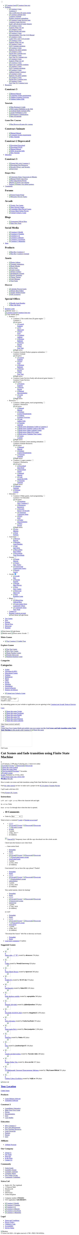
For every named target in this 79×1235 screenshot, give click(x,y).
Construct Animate (29, 352)
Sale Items (16, 305)
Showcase (8, 626)
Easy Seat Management (12, 1127)
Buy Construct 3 (18, 252)
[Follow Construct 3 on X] (14, 236)
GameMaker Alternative (13, 1108)
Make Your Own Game (12, 1110)
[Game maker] (17, 313)
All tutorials (17, 116)
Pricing (7, 1112)
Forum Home (19, 195)
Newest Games (19, 207)
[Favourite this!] (10, 771)
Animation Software (11, 1100)
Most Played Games (24, 209)
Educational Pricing (20, 181)
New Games (14, 651)
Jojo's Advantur (10, 1021)
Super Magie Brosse (12, 972)
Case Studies (9, 1118)
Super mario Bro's (11, 1029)
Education (8, 155)
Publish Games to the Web (35, 428)
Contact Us (12, 611)
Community (9, 186)
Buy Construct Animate (21, 254)
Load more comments (12, 941)
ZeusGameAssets (14, 859)
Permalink (12, 850)
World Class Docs (22, 179)
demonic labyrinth (11, 1004)
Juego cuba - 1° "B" (11, 955)
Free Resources (23, 165)
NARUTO (8, 980)
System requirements (24, 95)
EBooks (17, 266)
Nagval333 (11, 839)
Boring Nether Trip (11, 1062)
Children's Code (10, 1224)
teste (6, 1046)
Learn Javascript (10, 1131)
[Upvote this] (7, 765)
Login (13, 309)
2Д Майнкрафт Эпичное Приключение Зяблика (22, 1070)
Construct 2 (22, 460)
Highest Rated (20, 292)
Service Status (9, 1228)
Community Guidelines (12, 1177)
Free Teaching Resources (13, 1129)
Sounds (21, 273)
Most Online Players (22, 211)
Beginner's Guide (19, 107)
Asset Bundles (20, 303)
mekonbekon (13, 881)
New (6, 620)
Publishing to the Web (25, 109)
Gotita (7, 963)
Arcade (11, 574)
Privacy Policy (9, 1222)
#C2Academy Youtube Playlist (50, 786)
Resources (8, 85)
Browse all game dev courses (23, 124)
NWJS (20, 147)
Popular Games (16, 653)
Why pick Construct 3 (22, 163)
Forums (11, 557)
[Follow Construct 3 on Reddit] (16, 232)
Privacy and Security (23, 167)
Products (8, 7)
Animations (20, 264)
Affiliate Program (10, 1145)
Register (8, 309)
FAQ (16, 169)
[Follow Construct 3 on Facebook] (17, 239)
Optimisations (23, 114)
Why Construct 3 (10, 1126)
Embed (15, 767)
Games (17, 270)
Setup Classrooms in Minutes (27, 177)
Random (7, 628)
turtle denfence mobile (12, 996)
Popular (7, 622)
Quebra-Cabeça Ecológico (14, 1078)
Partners (7, 1133)
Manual (18, 94)
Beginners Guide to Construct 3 (37, 427)
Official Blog (22, 221)
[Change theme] (18, 615)
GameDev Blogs (10, 1173)
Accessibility (9, 1226)
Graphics (18, 272)
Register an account (30, 820)
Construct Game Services (33, 378)
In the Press (8, 1158)
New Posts (17, 223)
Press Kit (8, 1156)
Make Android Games (34, 430)
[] (10, 823)
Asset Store (13, 537)
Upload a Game (21, 213)
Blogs (11, 598)
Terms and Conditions (12, 1220)
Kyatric (3, 775)
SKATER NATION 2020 (13, 1013)
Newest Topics (22, 197)
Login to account (20, 613)
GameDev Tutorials (11, 1172)
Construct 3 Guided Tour (17, 641)
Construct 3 (28, 318)
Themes (18, 277)
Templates (18, 275)
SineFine (8, 1037)
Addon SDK (20, 99)
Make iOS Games (33, 432)
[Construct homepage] (17, 5)
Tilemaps (17, 279)
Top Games (19, 205)
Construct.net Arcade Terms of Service (63, 704)
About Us (8, 1153)
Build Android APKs (23, 111)
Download (21, 145)
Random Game (17, 657)
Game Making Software (13, 1099)
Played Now (9, 624)
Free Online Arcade (11, 1175)
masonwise (12, 903)
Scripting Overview (22, 97)
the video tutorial (9, 786)
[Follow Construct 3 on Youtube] (16, 234)
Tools (16, 281)
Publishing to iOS (21, 113)
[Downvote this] (24, 765)
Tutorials (16, 137)
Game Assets (9, 1168)
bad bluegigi (9, 988)
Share (15, 769)
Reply (11, 851)
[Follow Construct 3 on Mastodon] (17, 241)
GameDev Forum (10, 1170)
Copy (2, 708)
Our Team (8, 1154)
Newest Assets (21, 289)
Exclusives (17, 294)
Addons (17, 262)
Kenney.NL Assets (11, 793)
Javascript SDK (19, 151)
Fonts (16, 268)
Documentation (10, 1114)
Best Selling (19, 291)
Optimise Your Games (34, 434)
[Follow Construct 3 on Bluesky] (16, 238)
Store (6, 243)
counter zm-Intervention (13, 1054)
